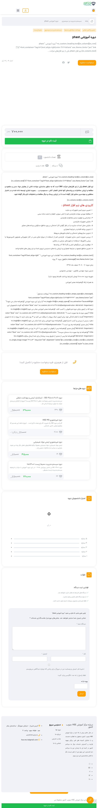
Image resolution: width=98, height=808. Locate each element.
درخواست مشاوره (49, 371)
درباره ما (58, 734)
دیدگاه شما (81, 624)
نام (84, 654)
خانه (86, 21)
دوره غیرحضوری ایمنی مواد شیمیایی (47, 442)
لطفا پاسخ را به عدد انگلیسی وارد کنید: (72, 675)
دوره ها (58, 730)
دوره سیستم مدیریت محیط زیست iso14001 (44, 464)
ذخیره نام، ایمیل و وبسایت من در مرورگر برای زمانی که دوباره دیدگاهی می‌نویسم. (55, 669)
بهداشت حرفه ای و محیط (72, 30)
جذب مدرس (56, 739)
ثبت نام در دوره (49, 141)
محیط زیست (38, 30)
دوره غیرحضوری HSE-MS (52, 420)
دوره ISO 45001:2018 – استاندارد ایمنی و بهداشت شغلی (39, 398)
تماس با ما (57, 743)
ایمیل (44, 654)
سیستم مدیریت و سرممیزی (72, 21)
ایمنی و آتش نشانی (89, 30)
